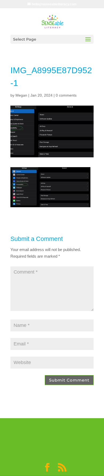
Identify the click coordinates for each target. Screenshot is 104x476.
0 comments (66, 95)
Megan (21, 95)
